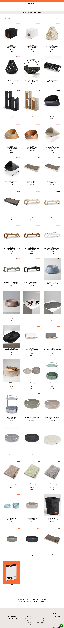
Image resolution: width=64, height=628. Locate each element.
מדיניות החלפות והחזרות (27, 618)
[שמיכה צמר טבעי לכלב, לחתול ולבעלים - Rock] (52, 471)
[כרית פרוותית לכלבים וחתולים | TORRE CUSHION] (52, 438)
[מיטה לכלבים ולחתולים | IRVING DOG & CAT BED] (11, 370)
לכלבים (39, 7)
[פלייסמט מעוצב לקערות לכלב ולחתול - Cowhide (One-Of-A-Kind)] (32, 302)
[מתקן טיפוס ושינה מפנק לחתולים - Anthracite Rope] (32, 67)
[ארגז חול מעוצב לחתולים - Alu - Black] (11, 33)
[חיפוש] (4, 4)
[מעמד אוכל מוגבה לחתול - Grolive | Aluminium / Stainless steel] (11, 269)
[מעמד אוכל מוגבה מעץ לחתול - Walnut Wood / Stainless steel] (11, 235)
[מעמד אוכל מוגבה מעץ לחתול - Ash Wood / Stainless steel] (32, 201)
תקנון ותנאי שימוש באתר (27, 620)
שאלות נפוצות (29, 624)
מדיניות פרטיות (29, 622)
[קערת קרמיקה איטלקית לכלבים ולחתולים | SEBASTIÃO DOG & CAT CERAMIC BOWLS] (52, 269)
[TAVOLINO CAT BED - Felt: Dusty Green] (52, 370)
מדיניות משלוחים (28, 616)
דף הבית (60, 9)
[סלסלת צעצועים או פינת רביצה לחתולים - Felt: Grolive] (32, 404)
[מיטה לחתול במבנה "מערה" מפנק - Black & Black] (11, 168)
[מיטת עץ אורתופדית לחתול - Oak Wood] (11, 134)
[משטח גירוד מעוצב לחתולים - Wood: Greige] (32, 168)
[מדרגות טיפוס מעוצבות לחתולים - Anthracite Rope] (52, 67)
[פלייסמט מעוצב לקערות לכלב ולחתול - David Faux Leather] (52, 302)
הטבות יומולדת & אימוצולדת (40, 622)
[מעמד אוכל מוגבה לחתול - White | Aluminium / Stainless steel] (52, 235)
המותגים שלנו (21, 7)
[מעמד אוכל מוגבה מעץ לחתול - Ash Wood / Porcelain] (52, 201)
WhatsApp (58, 626)
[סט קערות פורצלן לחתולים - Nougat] (32, 370)
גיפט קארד (42, 620)
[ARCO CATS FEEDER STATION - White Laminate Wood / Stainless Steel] (32, 336)
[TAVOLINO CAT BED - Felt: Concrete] (11, 404)
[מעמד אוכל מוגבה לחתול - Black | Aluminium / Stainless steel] (32, 269)
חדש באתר (59, 7)
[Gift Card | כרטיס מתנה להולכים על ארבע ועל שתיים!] (11, 572)
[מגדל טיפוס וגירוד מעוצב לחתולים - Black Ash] (11, 100)
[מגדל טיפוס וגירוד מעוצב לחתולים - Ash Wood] (32, 100)
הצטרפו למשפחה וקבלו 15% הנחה (8, 7)
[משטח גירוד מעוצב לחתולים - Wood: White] (52, 168)
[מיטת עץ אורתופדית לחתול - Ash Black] (52, 100)
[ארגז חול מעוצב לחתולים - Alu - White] (32, 33)
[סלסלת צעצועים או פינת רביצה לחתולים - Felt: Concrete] (11, 438)
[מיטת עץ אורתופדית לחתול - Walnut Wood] (32, 134)
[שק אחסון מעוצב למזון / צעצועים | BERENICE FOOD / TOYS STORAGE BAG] (52, 505)
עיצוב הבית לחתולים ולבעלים (32, 12)
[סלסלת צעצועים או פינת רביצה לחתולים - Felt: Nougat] (52, 404)
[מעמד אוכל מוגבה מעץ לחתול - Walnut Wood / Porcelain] (32, 235)
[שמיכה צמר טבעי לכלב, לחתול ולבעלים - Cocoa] (11, 471)
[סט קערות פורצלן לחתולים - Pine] (11, 505)
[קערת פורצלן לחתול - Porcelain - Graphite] (32, 539)
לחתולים (30, 7)
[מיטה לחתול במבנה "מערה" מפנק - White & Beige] (52, 134)
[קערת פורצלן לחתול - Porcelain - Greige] (32, 505)
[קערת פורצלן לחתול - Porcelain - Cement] (11, 539)
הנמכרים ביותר (49, 7)
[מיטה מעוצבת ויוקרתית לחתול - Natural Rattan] (52, 33)
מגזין (43, 618)
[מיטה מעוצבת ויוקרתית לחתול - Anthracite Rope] (11, 67)
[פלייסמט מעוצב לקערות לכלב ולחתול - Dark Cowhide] (11, 336)
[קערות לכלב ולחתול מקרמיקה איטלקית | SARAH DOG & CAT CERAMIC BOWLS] (11, 302)
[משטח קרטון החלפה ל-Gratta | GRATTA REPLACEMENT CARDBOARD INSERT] (52, 539)
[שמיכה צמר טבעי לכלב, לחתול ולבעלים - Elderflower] (32, 471)
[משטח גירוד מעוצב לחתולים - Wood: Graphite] (11, 201)
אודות (43, 616)
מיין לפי (10, 18)
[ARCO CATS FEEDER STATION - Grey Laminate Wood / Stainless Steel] (52, 336)
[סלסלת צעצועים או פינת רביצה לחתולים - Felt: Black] (32, 438)
